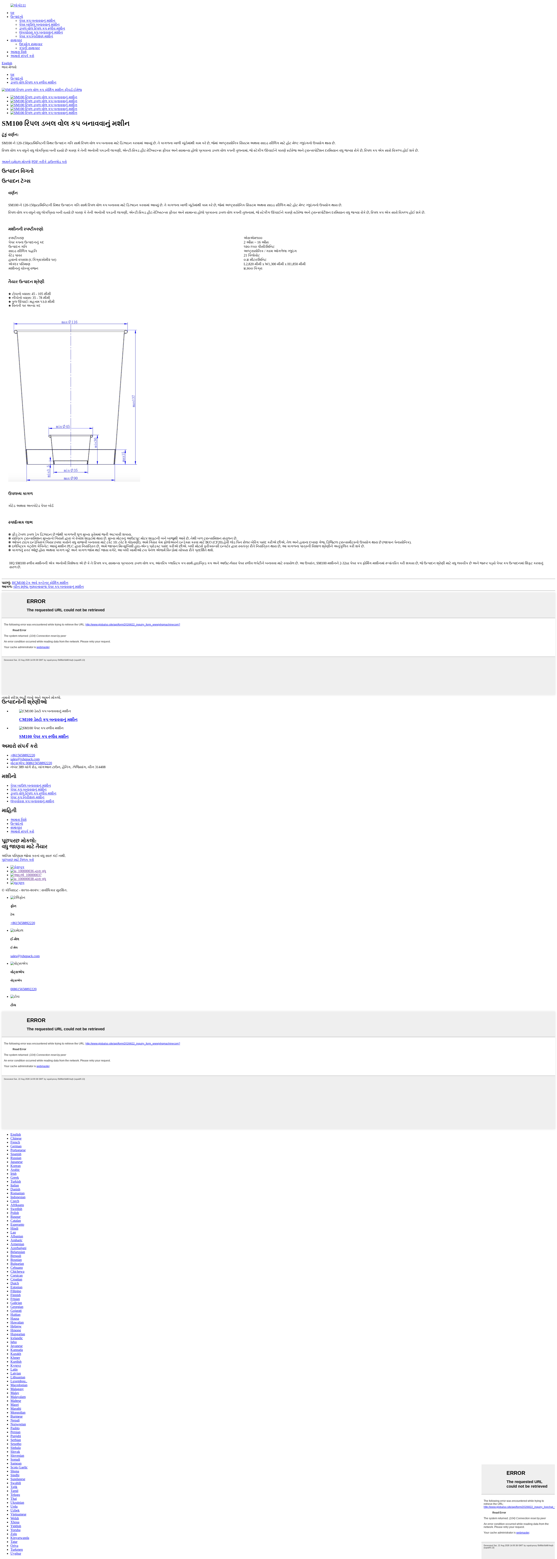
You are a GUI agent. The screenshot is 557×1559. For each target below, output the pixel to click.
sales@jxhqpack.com (25, 759)
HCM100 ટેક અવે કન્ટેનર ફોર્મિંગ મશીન (40, 583)
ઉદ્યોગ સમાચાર (30, 44)
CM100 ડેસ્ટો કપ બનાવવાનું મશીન (48, 719)
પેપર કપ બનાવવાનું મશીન (37, 20)
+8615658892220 (22, 755)
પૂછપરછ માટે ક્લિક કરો (18, 860)
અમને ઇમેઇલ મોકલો (16, 162)
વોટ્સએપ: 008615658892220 (31, 763)
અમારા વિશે (18, 52)
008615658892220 (23, 989)
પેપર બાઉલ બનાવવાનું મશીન (39, 24)
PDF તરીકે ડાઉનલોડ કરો (49, 162)
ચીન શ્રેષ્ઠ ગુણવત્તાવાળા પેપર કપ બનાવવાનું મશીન (48, 586)
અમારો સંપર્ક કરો (22, 56)
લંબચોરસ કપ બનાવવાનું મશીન (41, 32)
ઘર (12, 13)
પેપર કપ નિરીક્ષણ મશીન (36, 36)
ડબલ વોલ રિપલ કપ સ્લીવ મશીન (42, 28)
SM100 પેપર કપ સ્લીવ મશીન (44, 736)
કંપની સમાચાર (29, 48)
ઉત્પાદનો (16, 16)
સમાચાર (16, 40)
